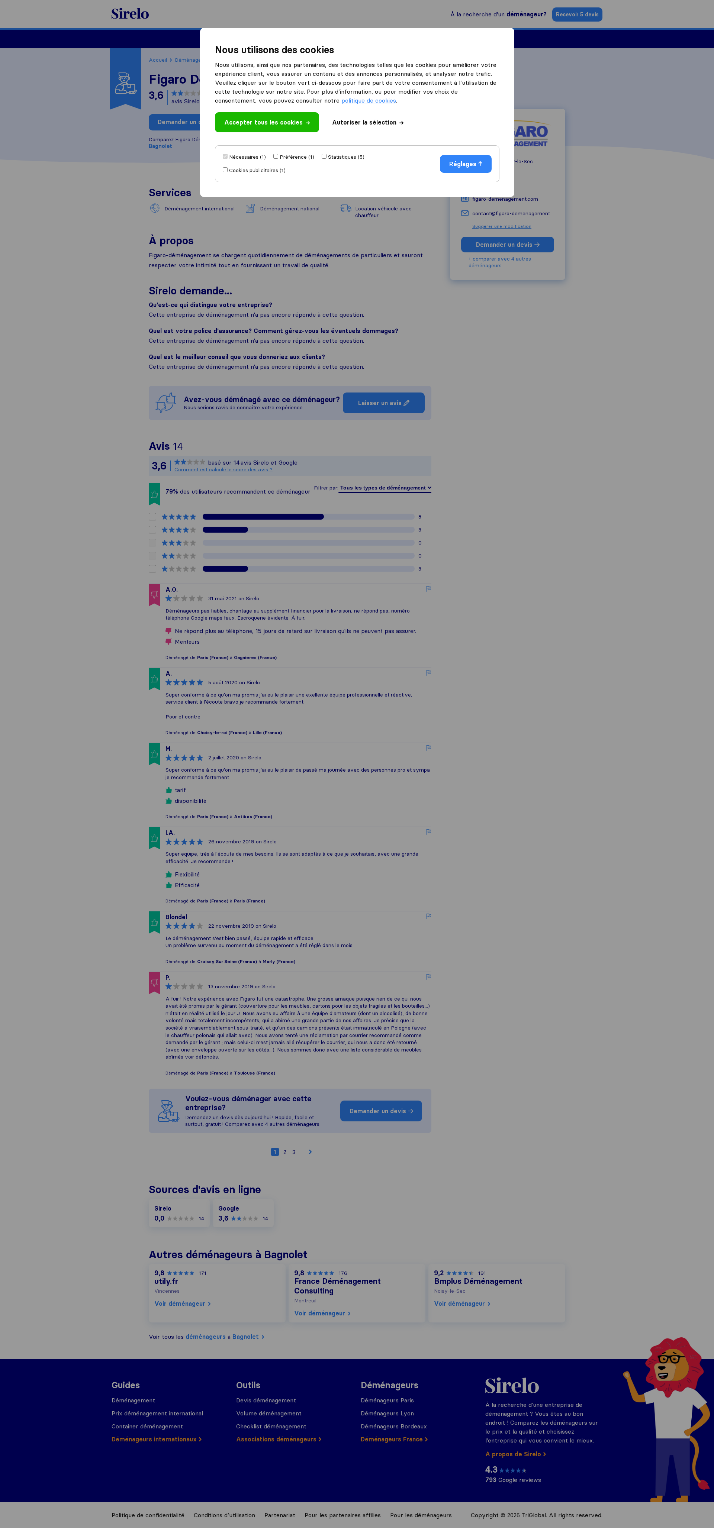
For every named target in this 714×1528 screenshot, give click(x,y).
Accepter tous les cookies (263, 122)
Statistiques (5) (346, 157)
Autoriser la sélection (364, 122)
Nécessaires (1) (247, 157)
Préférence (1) (297, 157)
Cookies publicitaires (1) (257, 170)
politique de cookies (368, 100)
